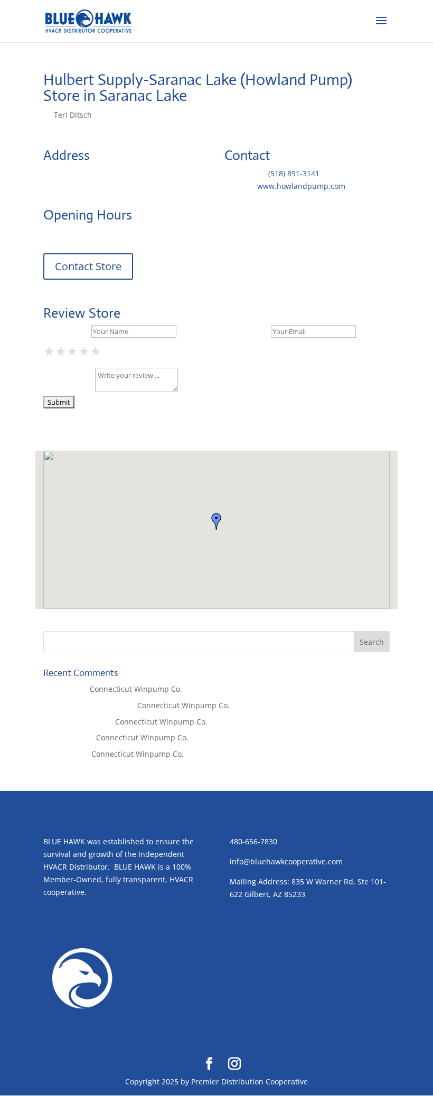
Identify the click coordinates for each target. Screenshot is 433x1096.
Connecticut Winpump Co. (136, 689)
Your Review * (68, 389)
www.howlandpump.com (301, 186)
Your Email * (246, 331)
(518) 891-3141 (293, 173)
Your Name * (66, 331)
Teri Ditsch (73, 115)
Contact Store (88, 266)
